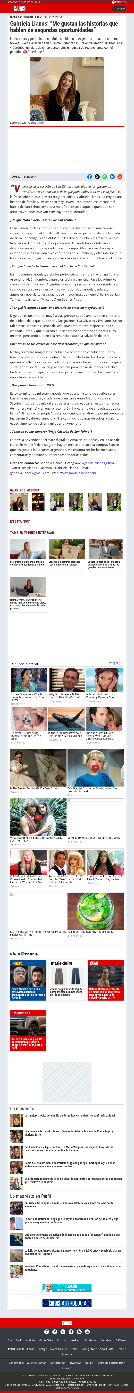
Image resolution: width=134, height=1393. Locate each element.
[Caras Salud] (67, 1291)
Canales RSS (16, 1363)
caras (106, 963)
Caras (30, 1349)
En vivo (121, 8)
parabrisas (28, 1013)
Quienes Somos (36, 1363)
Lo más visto (22, 1108)
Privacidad (74, 1363)
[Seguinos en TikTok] (71, 1331)
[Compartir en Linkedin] (112, 176)
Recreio (121, 1349)
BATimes (121, 1340)
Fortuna (62, 1340)
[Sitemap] (87, 1331)
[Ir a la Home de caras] (19, 10)
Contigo (42, 1349)
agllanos (31, 468)
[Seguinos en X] (62, 1331)
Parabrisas (91, 1340)
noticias (28, 963)
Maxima (67, 1354)
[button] (67, 92)
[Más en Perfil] (29, 954)
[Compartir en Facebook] (89, 176)
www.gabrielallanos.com (78, 473)
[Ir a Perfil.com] (119, 3)
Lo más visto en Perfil (30, 1196)
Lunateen (107, 1340)
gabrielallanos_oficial (99, 463)
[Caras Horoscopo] (67, 1306)
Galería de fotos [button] (38, 52)
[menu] (10, 9)
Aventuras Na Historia (63, 1349)
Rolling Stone (89, 1349)
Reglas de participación (111, 1363)
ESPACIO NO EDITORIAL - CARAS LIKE (28, 17)
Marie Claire (46, 1340)
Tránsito (67, 1368)
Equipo (89, 1363)
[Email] (119, 176)
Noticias (30, 1340)
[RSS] (79, 1331)
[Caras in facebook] (54, 1331)
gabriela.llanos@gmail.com (29, 473)
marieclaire (67, 963)
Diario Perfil (15, 1340)
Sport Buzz (107, 1349)
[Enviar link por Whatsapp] (104, 176)
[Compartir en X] (97, 176)
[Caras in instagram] (46, 1331)
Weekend (75, 1340)
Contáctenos (57, 1363)
